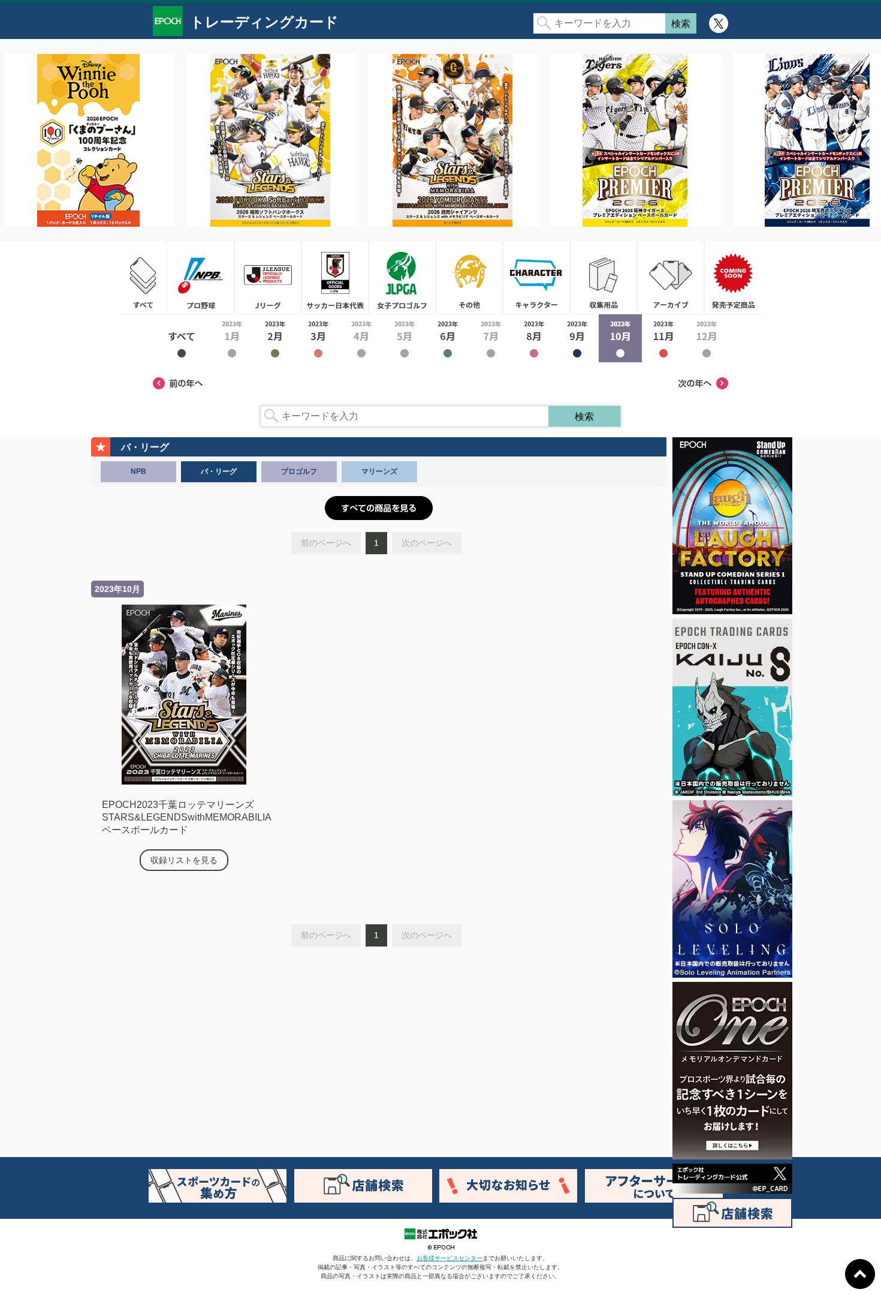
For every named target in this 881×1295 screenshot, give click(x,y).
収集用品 (603, 278)
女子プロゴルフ (402, 278)
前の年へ (178, 383)
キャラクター (536, 278)
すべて (143, 278)
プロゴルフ (299, 471)
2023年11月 (663, 338)
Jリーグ (267, 278)
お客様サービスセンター (449, 1258)
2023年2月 (275, 338)
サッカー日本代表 (335, 278)
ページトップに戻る (860, 1274)
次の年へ (703, 383)
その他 (469, 278)
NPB (138, 471)
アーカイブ (670, 278)
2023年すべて (181, 338)
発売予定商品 (733, 278)
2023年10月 (620, 338)
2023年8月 (534, 338)
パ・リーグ (219, 471)
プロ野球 (200, 278)
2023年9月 (577, 338)
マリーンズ (379, 471)
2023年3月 (318, 338)
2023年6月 (447, 338)
